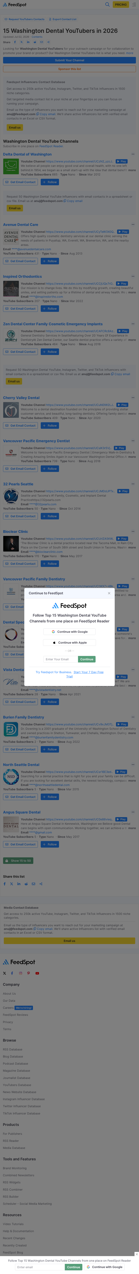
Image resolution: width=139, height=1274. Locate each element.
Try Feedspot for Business (53, 672)
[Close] (109, 593)
